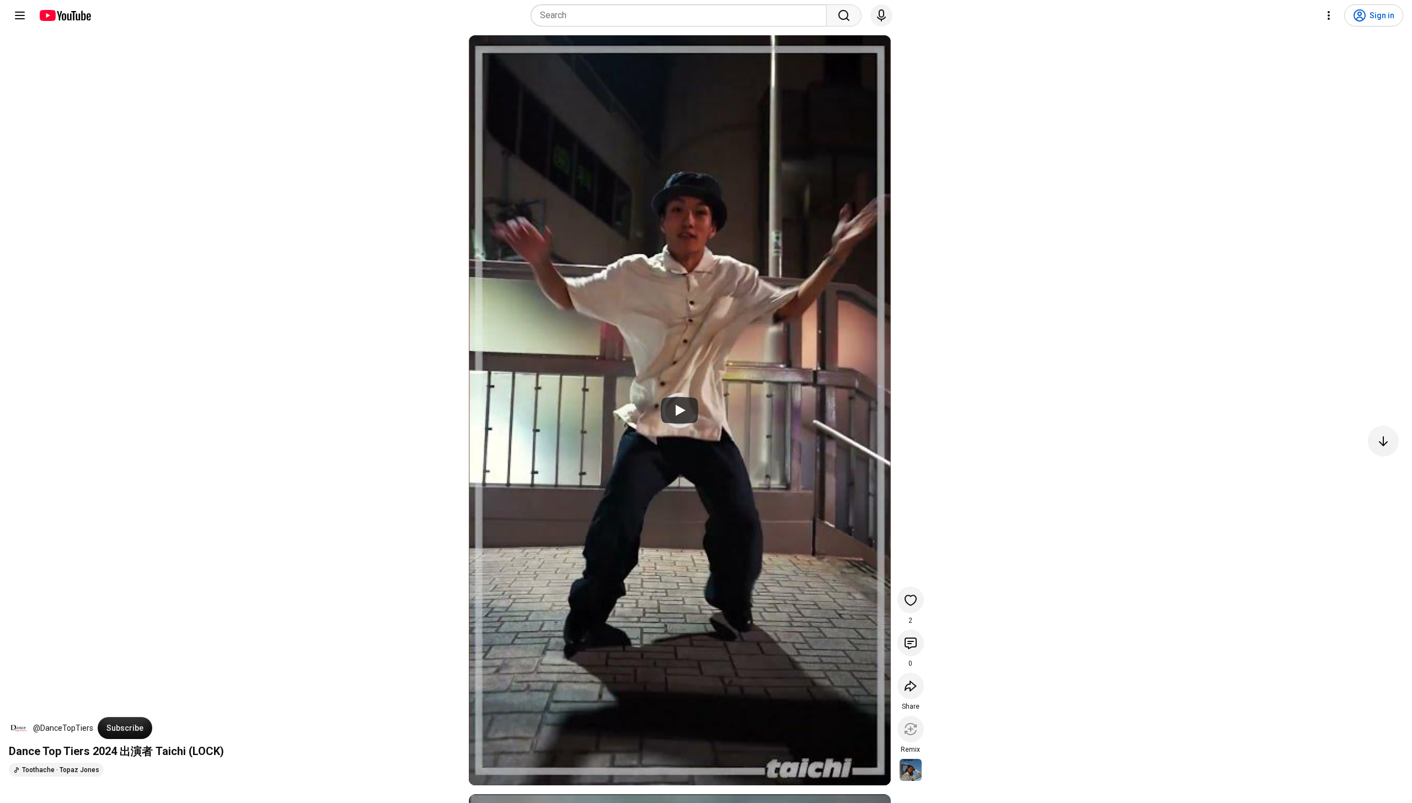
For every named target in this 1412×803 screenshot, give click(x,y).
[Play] (679, 410)
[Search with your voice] (881, 15)
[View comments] (910, 643)
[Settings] (1328, 15)
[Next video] (1383, 441)
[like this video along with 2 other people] (910, 600)
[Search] (844, 15)
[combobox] (682, 15)
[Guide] (19, 15)
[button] (19, 728)
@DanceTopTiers (63, 728)
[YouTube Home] (65, 15)
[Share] (910, 686)
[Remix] (910, 729)
